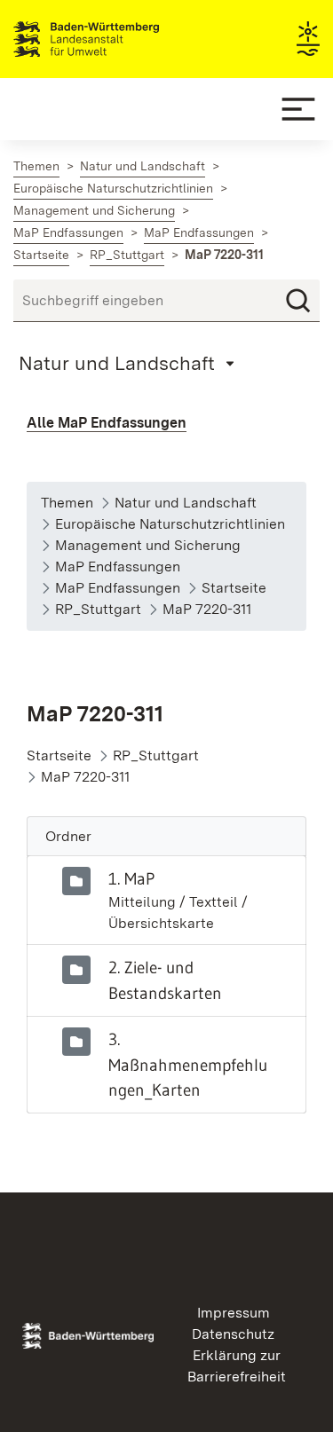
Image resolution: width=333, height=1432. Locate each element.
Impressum (233, 1312)
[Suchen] (298, 300)
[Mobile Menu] (298, 109)
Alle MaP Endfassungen (106, 422)
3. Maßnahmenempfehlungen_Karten (187, 1064)
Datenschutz (233, 1334)
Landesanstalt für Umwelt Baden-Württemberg (117, 39)
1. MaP (131, 878)
